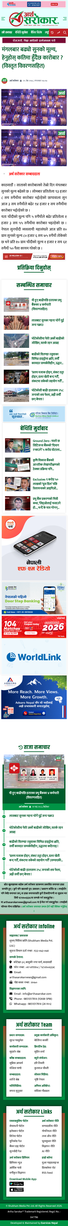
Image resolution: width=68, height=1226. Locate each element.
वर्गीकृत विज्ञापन (17, 1173)
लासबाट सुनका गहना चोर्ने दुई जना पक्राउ (48, 322)
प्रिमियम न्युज (15, 1162)
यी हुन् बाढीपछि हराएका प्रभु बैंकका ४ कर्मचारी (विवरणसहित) (47, 304)
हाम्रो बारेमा (47, 1157)
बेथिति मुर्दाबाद (21, 32)
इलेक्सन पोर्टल (16, 1131)
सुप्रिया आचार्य (16, 1063)
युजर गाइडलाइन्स (50, 1162)
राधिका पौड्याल (41, 1091)
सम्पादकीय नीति (50, 1126)
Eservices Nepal (49, 1223)
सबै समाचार (7, 32)
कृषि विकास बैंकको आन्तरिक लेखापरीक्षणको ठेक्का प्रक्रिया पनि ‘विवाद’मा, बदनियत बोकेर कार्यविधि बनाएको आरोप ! (47, 464)
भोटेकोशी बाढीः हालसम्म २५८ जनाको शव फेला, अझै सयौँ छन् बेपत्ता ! (47, 394)
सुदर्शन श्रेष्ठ (14, 1051)
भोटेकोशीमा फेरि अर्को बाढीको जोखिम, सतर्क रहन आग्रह (48, 340)
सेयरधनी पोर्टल (16, 1126)
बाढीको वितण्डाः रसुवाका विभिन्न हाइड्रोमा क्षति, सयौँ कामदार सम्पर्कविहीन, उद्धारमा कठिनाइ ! (48, 358)
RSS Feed (47, 1173)
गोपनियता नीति (49, 1131)
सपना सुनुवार (15, 1091)
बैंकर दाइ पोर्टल (17, 1146)
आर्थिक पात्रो (15, 1167)
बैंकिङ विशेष (36, 32)
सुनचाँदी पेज (15, 1151)
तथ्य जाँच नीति (49, 1136)
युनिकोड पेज (15, 1141)
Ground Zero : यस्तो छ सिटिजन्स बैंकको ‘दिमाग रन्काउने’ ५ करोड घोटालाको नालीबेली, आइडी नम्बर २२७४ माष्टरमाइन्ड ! (48, 445)
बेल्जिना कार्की (41, 1040)
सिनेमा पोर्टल (15, 1136)
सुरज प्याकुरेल (16, 1040)
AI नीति (45, 1151)
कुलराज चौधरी (41, 1068)
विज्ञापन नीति (48, 1146)
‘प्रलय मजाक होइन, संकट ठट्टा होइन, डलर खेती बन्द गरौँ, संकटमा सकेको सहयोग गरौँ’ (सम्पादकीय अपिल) (48, 376)
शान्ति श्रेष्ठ (14, 1079)
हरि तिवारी (39, 1063)
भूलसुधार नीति (49, 1141)
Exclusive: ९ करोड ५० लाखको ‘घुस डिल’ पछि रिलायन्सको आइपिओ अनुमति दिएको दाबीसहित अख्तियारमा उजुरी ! (46, 484)
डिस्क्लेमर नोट (49, 1167)
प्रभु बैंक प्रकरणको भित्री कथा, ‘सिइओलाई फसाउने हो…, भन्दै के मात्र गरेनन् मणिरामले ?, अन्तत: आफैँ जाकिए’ (47, 503)
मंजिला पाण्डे (15, 1068)
